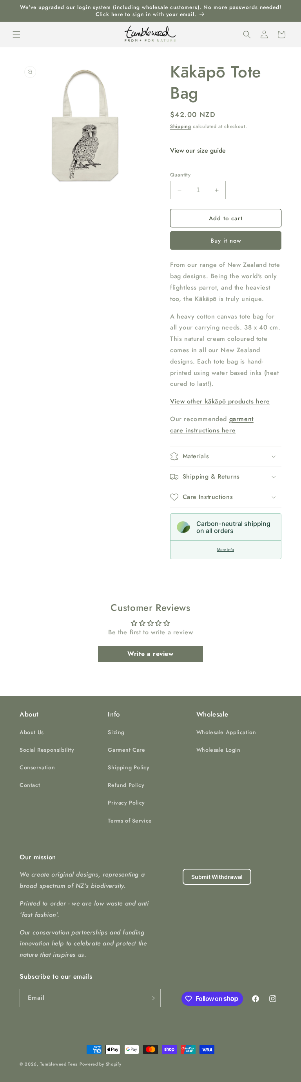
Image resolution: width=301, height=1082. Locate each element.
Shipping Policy (128, 767)
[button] (16, 34)
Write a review (150, 653)
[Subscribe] (151, 998)
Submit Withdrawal (217, 876)
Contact (30, 785)
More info (225, 549)
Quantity (180, 174)
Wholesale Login (218, 750)
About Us (32, 732)
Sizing (116, 732)
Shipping (180, 126)
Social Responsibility (47, 750)
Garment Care (126, 750)
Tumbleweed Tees (59, 1064)
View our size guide (198, 150)
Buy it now (225, 240)
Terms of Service (130, 821)
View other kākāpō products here (220, 401)
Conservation (37, 767)
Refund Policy (126, 785)
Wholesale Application (226, 732)
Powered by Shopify (100, 1064)
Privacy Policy (126, 803)
